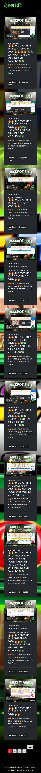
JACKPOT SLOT (13, 43)
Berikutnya (30, 747)
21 (24, 751)
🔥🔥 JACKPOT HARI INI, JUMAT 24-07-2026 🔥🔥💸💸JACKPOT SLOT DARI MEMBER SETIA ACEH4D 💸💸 (19, 417)
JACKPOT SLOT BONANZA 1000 (17, 268)
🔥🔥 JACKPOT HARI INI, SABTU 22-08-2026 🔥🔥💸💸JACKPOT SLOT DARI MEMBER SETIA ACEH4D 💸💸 (19, 129)
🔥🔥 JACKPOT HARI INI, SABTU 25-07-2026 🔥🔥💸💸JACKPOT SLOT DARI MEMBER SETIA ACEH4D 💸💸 (19, 344)
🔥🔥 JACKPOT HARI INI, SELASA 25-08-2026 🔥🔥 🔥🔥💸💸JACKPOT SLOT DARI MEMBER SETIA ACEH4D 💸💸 (20, 53)
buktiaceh (13, 82)
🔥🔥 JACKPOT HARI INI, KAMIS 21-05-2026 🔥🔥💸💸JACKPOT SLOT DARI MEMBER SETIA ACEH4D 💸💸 (19, 643)
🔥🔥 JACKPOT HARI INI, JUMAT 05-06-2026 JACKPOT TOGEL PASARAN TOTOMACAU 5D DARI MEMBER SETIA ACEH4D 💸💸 (19, 561)
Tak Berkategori (15, 197)
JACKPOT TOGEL (14, 480)
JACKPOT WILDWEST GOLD (18, 271)
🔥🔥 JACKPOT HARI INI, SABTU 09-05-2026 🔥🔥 (19, 711)
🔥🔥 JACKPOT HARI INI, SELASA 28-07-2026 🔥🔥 (19, 276)
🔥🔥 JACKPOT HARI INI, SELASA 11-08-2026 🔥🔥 (19, 202)
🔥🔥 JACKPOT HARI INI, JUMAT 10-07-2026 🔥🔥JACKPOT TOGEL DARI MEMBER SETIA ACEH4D (20, 489)
